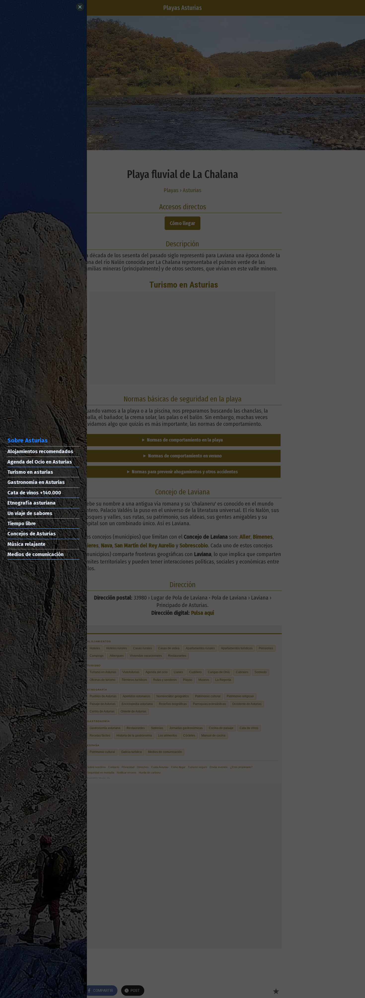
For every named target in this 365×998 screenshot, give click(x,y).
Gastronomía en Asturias (36, 482)
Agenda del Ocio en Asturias (39, 462)
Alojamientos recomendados (40, 451)
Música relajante (26, 544)
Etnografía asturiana (31, 503)
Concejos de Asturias (31, 534)
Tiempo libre (21, 523)
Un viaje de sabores (29, 513)
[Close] (80, 7)
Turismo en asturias (30, 472)
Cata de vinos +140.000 (34, 493)
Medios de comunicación (35, 554)
